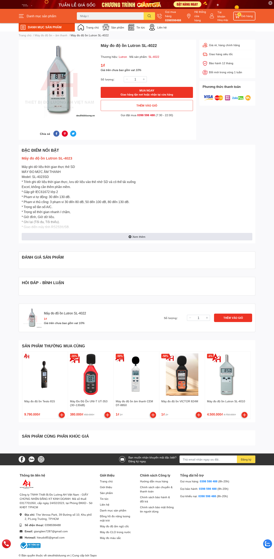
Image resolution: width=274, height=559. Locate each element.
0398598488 (173, 20)
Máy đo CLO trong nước (115, 532)
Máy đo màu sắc (110, 538)
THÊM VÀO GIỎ (146, 105)
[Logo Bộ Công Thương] (30, 545)
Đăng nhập (222, 20)
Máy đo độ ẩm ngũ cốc (114, 526)
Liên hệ (162, 27)
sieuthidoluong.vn (59, 555)
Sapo (93, 555)
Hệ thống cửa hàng (200, 16)
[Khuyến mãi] (137, 4)
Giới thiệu (106, 487)
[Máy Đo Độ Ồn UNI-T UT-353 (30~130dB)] (91, 374)
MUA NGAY (147, 92)
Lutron (123, 56)
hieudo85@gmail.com (51, 537)
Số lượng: (108, 79)
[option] (58, 80)
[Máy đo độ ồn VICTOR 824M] (182, 374)
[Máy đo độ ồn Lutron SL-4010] (228, 374)
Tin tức (140, 27)
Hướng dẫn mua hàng (154, 481)
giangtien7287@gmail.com (51, 531)
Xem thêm (138, 236)
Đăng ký (246, 459)
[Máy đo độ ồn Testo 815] (45, 374)
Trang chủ (92, 27)
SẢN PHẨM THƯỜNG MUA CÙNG (53, 345)
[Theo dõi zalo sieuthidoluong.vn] (31, 459)
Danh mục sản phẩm (113, 510)
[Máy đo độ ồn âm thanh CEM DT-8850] (136, 374)
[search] (149, 16)
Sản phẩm (117, 27)
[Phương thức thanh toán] (227, 97)
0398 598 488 (146, 115)
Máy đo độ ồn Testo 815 (39, 401)
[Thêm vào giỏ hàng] (62, 415)
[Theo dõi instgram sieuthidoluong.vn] (41, 459)
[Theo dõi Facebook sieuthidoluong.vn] (22, 459)
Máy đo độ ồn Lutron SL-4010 (226, 401)
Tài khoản (221, 14)
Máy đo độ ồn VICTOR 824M (179, 401)
